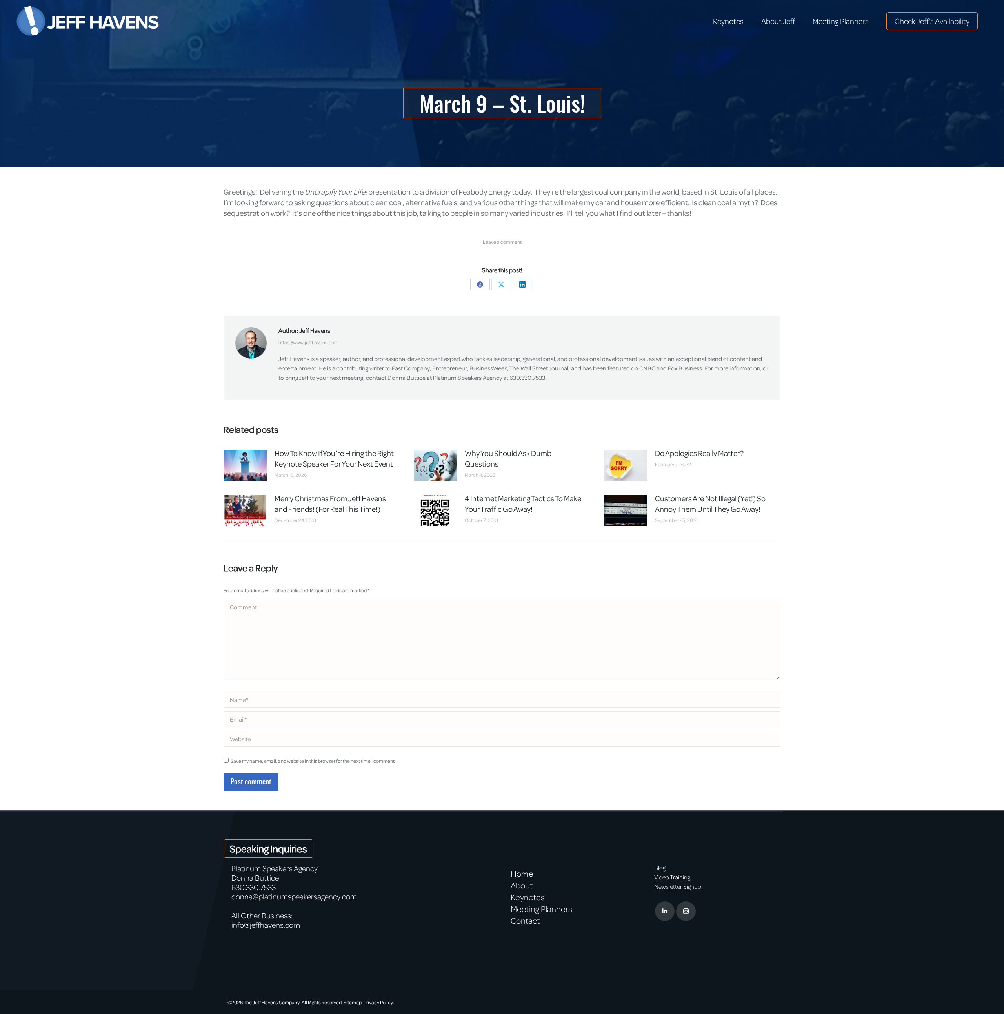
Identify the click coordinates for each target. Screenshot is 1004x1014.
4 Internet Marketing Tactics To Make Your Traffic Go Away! (523, 503)
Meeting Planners (541, 909)
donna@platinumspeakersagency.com (294, 896)
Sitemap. (353, 1002)
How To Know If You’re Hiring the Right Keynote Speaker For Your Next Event (334, 458)
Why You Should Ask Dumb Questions (508, 458)
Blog (660, 867)
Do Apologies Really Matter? (699, 453)
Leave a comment (502, 241)
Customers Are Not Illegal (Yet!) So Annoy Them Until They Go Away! (710, 503)
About (522, 885)
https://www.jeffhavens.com (308, 342)
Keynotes (528, 897)
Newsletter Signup (677, 886)
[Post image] (245, 465)
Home (522, 873)
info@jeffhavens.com (265, 924)
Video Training (672, 877)
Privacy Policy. (379, 1002)
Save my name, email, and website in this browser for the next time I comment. (313, 760)
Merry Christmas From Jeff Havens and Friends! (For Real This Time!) (330, 503)
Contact (525, 920)
